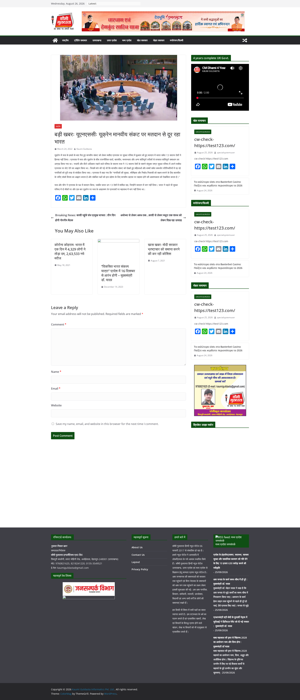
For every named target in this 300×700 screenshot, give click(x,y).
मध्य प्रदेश (126, 40)
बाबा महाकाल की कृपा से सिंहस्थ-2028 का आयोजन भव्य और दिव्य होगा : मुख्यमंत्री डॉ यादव (230, 642)
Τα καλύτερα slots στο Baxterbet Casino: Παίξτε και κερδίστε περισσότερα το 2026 (218, 183)
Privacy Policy (140, 569)
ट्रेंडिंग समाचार (80, 40)
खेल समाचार (142, 40)
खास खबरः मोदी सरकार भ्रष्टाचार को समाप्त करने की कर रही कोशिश (164, 249)
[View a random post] (245, 40)
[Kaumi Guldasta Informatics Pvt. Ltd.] (55, 40)
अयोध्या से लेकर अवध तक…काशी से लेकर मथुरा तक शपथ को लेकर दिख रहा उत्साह (151, 217)
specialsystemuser (226, 152)
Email (55, 388)
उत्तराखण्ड (97, 40)
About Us (137, 547)
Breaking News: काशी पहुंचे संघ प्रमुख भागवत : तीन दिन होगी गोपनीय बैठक (85, 217)
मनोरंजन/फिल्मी (176, 40)
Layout (136, 562)
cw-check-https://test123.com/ (214, 142)
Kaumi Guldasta (84, 148)
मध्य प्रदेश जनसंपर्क (225, 544)
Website (56, 405)
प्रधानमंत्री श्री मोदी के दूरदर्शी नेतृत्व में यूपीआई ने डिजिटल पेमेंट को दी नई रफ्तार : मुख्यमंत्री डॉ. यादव (231, 621)
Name (56, 372)
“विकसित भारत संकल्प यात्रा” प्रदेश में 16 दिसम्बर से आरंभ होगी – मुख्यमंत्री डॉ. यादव (118, 273)
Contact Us (138, 554)
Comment (58, 324)
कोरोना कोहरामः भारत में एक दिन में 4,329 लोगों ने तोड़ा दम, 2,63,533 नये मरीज (70, 251)
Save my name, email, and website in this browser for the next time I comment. (107, 424)
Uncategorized (203, 132)
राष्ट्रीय (65, 40)
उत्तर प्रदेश (112, 40)
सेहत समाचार (158, 40)
